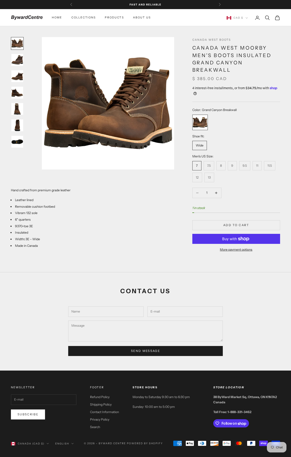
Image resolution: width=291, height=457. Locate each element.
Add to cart (236, 225)
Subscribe (28, 414)
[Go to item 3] (17, 76)
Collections (83, 17)
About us (142, 17)
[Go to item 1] (17, 43)
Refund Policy (100, 397)
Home (57, 17)
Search (95, 427)
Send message (145, 351)
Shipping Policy (101, 404)
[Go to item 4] (17, 92)
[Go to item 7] (17, 141)
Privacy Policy (99, 419)
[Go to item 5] (17, 109)
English (62, 443)
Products (114, 17)
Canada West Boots (211, 39)
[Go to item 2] (17, 59)
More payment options (236, 249)
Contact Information (104, 412)
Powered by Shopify (145, 443)
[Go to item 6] (17, 125)
